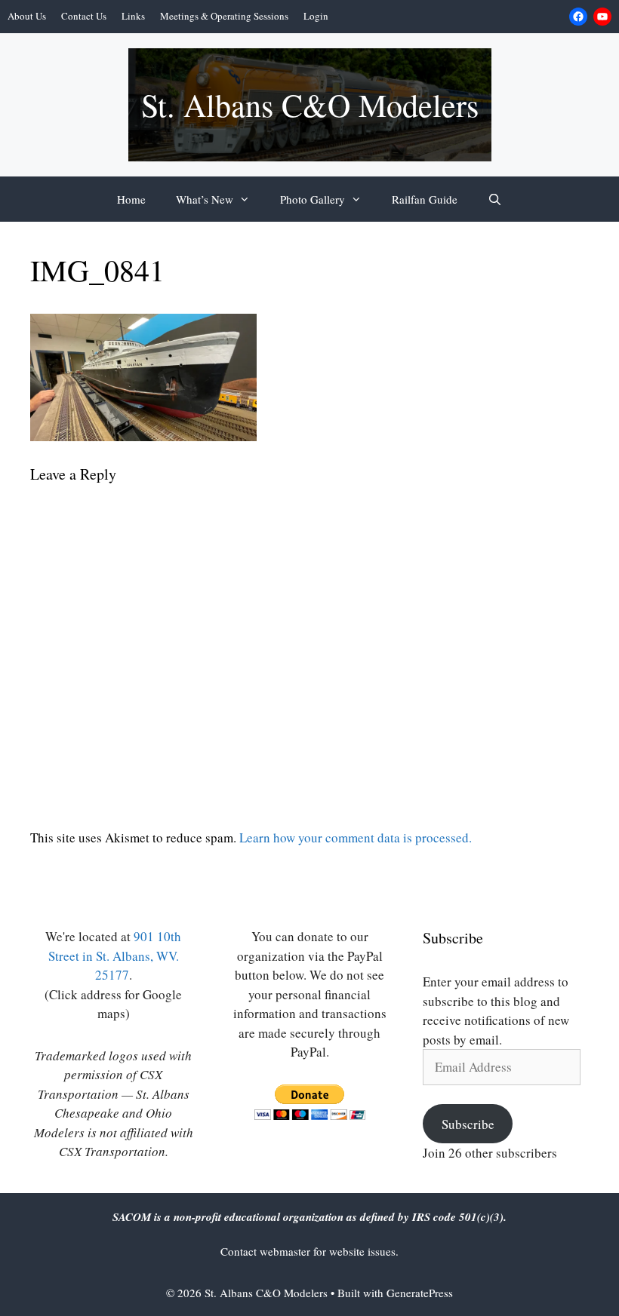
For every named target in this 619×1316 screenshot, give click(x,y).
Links (133, 16)
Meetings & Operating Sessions (224, 16)
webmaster (286, 1251)
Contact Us (83, 16)
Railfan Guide (424, 199)
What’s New (204, 199)
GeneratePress (419, 1292)
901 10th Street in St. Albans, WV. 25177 (115, 955)
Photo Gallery (312, 199)
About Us (27, 16)
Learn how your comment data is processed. (355, 837)
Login (315, 16)
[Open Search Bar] (495, 199)
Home (131, 199)
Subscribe (468, 1124)
